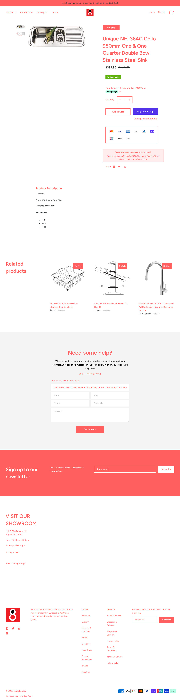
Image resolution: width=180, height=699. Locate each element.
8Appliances (20, 691)
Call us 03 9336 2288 (90, 374)
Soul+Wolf (28, 696)
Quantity (109, 99)
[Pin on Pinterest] (125, 166)
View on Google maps (16, 563)
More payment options (145, 118)
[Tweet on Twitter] (119, 166)
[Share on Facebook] (113, 166)
